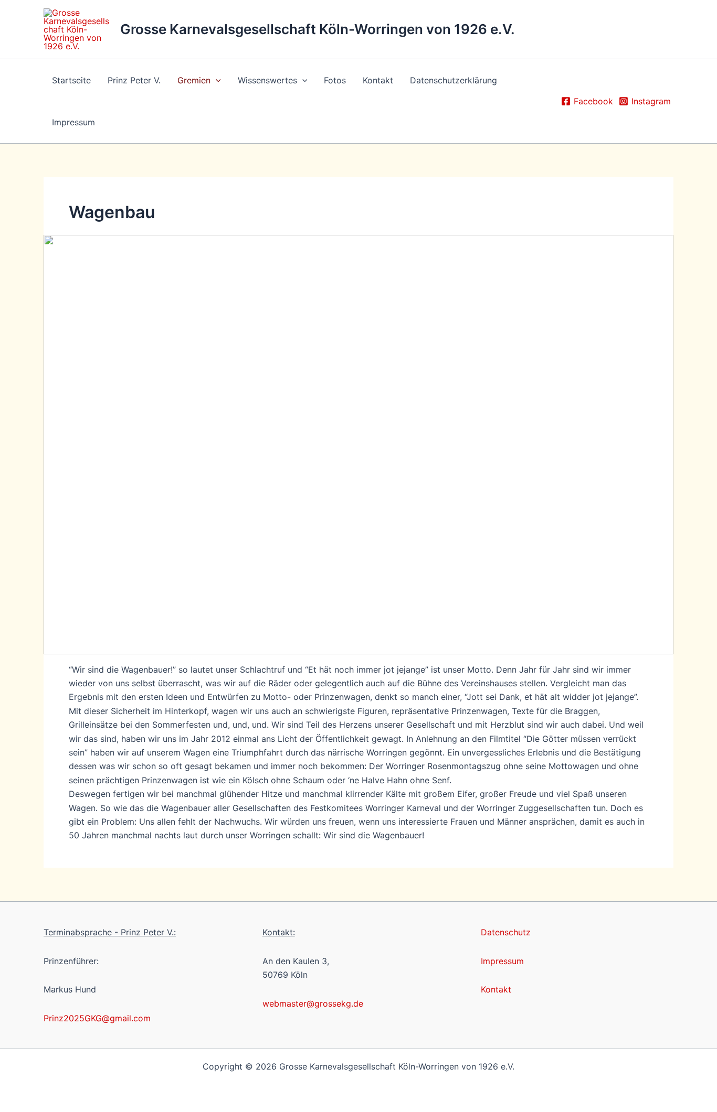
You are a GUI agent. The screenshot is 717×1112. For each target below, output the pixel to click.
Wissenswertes (267, 80)
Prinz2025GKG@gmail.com (97, 1018)
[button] (215, 80)
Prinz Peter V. (134, 80)
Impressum (73, 122)
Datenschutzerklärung (453, 80)
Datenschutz (506, 932)
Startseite (71, 80)
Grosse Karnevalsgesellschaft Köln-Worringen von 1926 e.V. (317, 29)
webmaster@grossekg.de (312, 1003)
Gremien (193, 80)
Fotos (335, 80)
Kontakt (378, 80)
